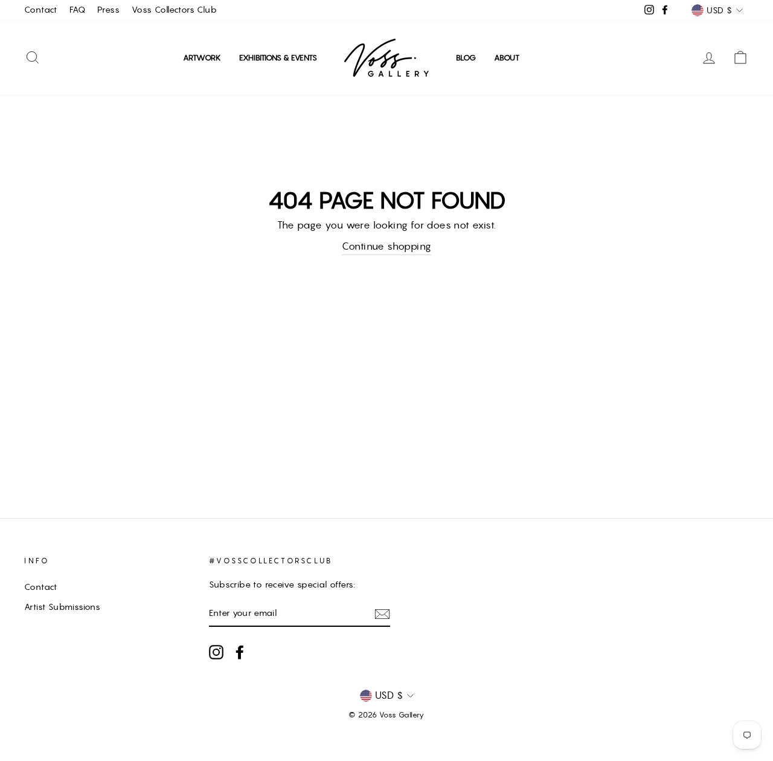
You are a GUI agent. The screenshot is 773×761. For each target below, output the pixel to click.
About (506, 58)
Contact (40, 9)
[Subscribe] (382, 613)
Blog (466, 58)
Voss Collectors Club (174, 9)
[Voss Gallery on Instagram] (216, 652)
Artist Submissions (62, 606)
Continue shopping (387, 246)
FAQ (77, 9)
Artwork (202, 58)
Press (108, 9)
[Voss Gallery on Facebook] (240, 652)
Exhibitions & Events (278, 58)
